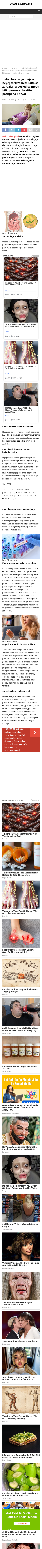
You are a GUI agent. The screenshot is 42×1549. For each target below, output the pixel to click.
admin (19, 100)
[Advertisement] (21, 44)
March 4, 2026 (9, 100)
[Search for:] (21, 16)
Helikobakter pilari (10, 136)
